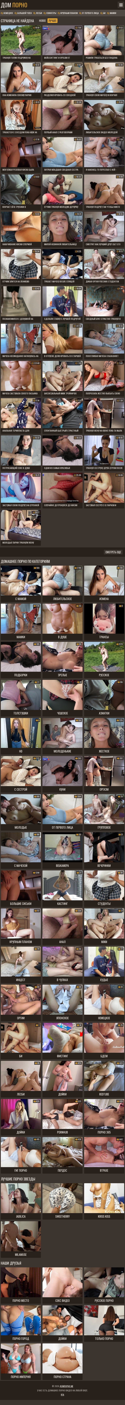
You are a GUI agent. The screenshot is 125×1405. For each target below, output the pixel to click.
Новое (42, 21)
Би (104, 13)
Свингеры (51, 13)
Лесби (38, 13)
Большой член (24, 13)
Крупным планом (69, 13)
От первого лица (90, 13)
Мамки (112, 13)
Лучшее (52, 21)
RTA (62, 1394)
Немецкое (8, 13)
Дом (14, 5)
